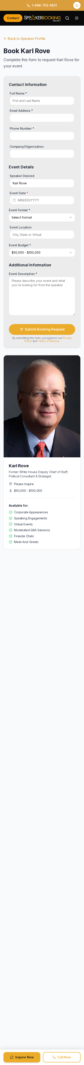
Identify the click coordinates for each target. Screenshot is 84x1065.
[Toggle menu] (76, 18)
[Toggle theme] (77, 5)
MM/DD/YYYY (28, 200)
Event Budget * (20, 245)
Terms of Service (48, 341)
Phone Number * (22, 128)
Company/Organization (27, 146)
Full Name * (18, 93)
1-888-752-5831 (44, 5)
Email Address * (21, 110)
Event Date (19, 193)
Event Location (21, 227)
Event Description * (23, 273)
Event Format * (19, 210)
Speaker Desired (22, 176)
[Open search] (67, 18)
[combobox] (42, 217)
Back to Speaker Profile (26, 38)
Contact (13, 18)
